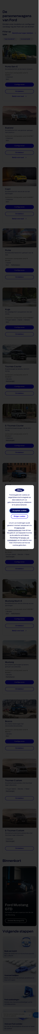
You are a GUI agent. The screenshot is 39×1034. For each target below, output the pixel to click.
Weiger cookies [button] (19, 516)
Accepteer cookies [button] (19, 510)
